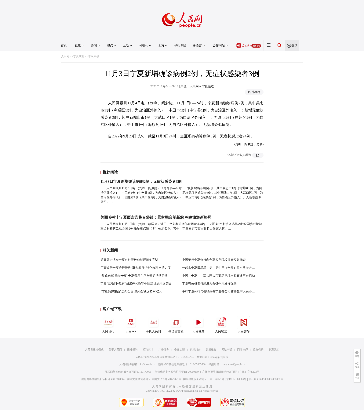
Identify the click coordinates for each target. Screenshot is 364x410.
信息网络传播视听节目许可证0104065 (103, 379)
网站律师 (242, 349)
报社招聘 (132, 349)
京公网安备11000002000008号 (266, 379)
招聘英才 (148, 349)
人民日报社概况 (94, 349)
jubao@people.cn (219, 357)
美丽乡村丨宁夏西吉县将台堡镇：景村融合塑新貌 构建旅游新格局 (155, 217)
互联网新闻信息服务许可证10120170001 (128, 371)
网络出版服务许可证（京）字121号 (203, 379)
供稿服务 (195, 349)
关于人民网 (115, 349)
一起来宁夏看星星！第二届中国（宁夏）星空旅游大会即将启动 (224, 267)
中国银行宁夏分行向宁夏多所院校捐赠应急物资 (214, 259)
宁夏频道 (78, 56)
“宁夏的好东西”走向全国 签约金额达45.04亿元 (131, 291)
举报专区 (180, 45)
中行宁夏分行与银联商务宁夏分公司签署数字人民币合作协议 (223, 291)
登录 (294, 45)
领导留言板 (176, 331)
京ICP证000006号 (236, 379)
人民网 (65, 56)
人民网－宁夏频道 (202, 86)
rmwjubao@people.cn (233, 364)
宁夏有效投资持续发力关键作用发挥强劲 (209, 283)
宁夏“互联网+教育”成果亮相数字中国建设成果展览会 (136, 283)
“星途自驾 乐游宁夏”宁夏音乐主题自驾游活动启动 (134, 275)
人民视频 (198, 331)
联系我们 (274, 349)
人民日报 (108, 331)
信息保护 (258, 349)
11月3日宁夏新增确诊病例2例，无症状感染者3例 (141, 181)
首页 (64, 45)
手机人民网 (153, 331)
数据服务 (211, 349)
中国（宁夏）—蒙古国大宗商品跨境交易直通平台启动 (218, 275)
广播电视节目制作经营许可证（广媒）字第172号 (230, 371)
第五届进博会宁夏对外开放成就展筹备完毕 (129, 259)
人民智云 (221, 331)
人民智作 (244, 331)
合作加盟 (179, 349)
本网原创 (93, 56)
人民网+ (131, 331)
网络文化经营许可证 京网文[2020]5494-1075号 (154, 379)
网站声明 (226, 349)
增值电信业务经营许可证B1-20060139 (177, 371)
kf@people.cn (147, 364)
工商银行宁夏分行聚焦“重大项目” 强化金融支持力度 (135, 267)
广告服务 (163, 349)
